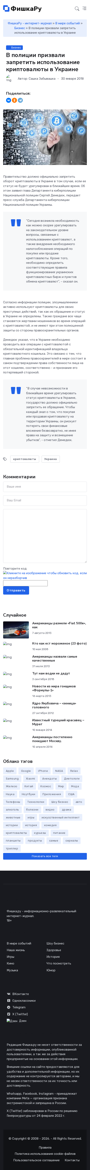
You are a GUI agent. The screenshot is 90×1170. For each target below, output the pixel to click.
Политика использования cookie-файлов (45, 1154)
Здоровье (53, 950)
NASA (59, 770)
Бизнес (19, 28)
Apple (10, 770)
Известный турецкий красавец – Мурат (58, 722)
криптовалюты (24, 459)
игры (31, 817)
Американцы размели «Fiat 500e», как (59, 625)
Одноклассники (24, 1001)
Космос (45, 786)
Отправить (16, 590)
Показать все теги (45, 856)
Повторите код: (15, 568)
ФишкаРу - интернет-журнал (30, 23)
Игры (10, 957)
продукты (35, 840)
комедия (50, 825)
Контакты (72, 1160)
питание (59, 832)
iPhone (43, 770)
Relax (74, 770)
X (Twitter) (20, 1014)
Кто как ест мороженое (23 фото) (59, 643)
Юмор (50, 970)
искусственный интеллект (61, 817)
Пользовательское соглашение (36, 1160)
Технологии (35, 801)
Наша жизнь (16, 950)
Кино (10, 963)
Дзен (22, 1021)
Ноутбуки (28, 794)
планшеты (13, 840)
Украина (50, 459)
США (71, 794)
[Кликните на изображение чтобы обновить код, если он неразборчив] (45, 575)
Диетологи (72, 778)
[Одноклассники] (14, 100)
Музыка (12, 970)
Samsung (12, 778)
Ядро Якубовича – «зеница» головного (54, 705)
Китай (28, 786)
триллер (12, 848)
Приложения (51, 794)
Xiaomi (30, 778)
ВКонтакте (20, 994)
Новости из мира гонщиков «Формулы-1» (54, 688)
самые (53, 840)
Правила (45, 1147)
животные (13, 817)
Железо (11, 786)
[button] (84, 8)
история (31, 825)
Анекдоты (49, 778)
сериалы (72, 840)
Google (26, 770)
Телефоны (13, 801)
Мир (61, 786)
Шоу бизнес (59, 801)
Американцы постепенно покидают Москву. (52, 739)
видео (50, 809)
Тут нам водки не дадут (51, 673)
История (53, 957)
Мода (75, 786)
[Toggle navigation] (69, 9)
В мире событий (67, 23)
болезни (32, 809)
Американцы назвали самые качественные (54, 658)
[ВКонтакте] (8, 100)
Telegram (19, 1007)
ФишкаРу (25, 8)
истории (12, 825)
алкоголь (12, 809)
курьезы (40, 832)
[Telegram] (20, 100)
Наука (10, 794)
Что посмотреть (58, 963)
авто (79, 801)
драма (66, 809)
